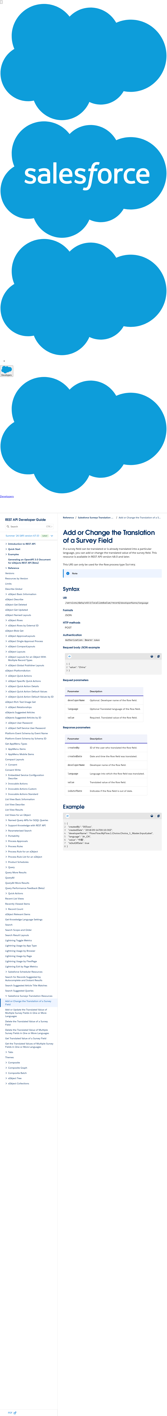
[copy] (158, 656)
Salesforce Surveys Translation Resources (96, 517)
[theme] (151, 656)
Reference (68, 517)
